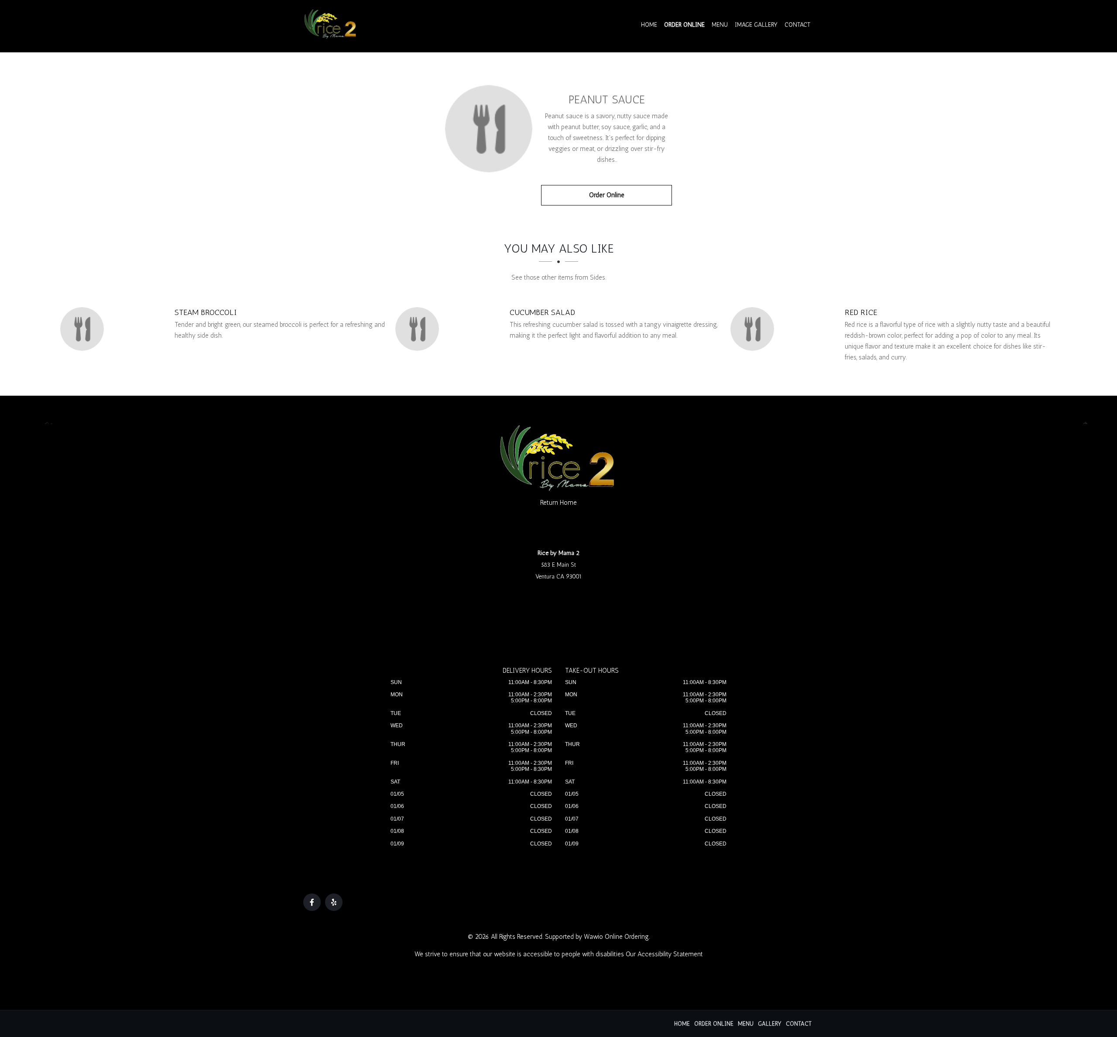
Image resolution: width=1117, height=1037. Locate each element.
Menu (720, 24)
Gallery (769, 1023)
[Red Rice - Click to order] (754, 329)
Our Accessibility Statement (664, 954)
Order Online (684, 24)
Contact (797, 24)
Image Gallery (756, 24)
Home (649, 24)
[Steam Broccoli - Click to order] (84, 329)
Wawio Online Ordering (616, 937)
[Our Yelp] (334, 902)
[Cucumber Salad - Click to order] (419, 329)
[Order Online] (488, 128)
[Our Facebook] (312, 902)
